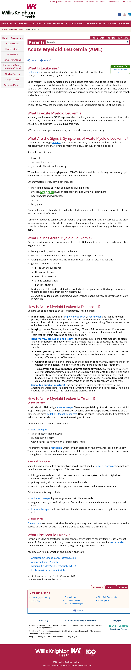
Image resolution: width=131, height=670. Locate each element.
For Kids (111, 37)
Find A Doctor (8, 23)
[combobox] (85, 42)
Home (52, 1)
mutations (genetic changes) (62, 413)
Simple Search (12, 79)
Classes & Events (75, 23)
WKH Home (6, 29)
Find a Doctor (12, 74)
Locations (35, 23)
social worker (117, 542)
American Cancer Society (44, 562)
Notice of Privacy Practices (74, 665)
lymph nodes (47, 191)
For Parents (98, 37)
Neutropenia (103, 600)
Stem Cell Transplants (107, 597)
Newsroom (114, 1)
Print (46, 60)
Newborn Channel (12, 59)
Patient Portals (64, 1)
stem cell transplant (105, 466)
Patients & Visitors (53, 23)
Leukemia (33, 72)
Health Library (12, 49)
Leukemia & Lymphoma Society (48, 570)
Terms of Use (61, 665)
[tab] (122, 587)
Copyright (117, 621)
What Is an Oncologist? (74, 603)
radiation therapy (40, 498)
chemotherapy (65, 407)
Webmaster (88, 665)
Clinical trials (34, 523)
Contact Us (126, 1)
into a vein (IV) (39, 429)
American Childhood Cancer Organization (53, 557)
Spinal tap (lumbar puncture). (48, 384)
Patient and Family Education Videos (12, 66)
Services (23, 23)
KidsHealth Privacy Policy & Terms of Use (80, 621)
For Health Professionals (96, 1)
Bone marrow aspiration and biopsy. (52, 338)
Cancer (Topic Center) (40, 597)
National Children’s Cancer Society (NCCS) (53, 566)
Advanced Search (12, 85)
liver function (94, 316)
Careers (112, 23)
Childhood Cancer (72, 600)
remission (56, 447)
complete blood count (74, 316)
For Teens (123, 37)
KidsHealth (12, 54)
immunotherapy (40, 509)
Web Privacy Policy (49, 665)
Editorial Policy (42, 621)
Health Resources (95, 23)
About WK (124, 23)
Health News (12, 43)
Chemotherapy (71, 597)
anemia (56, 142)
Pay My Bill (78, 1)
